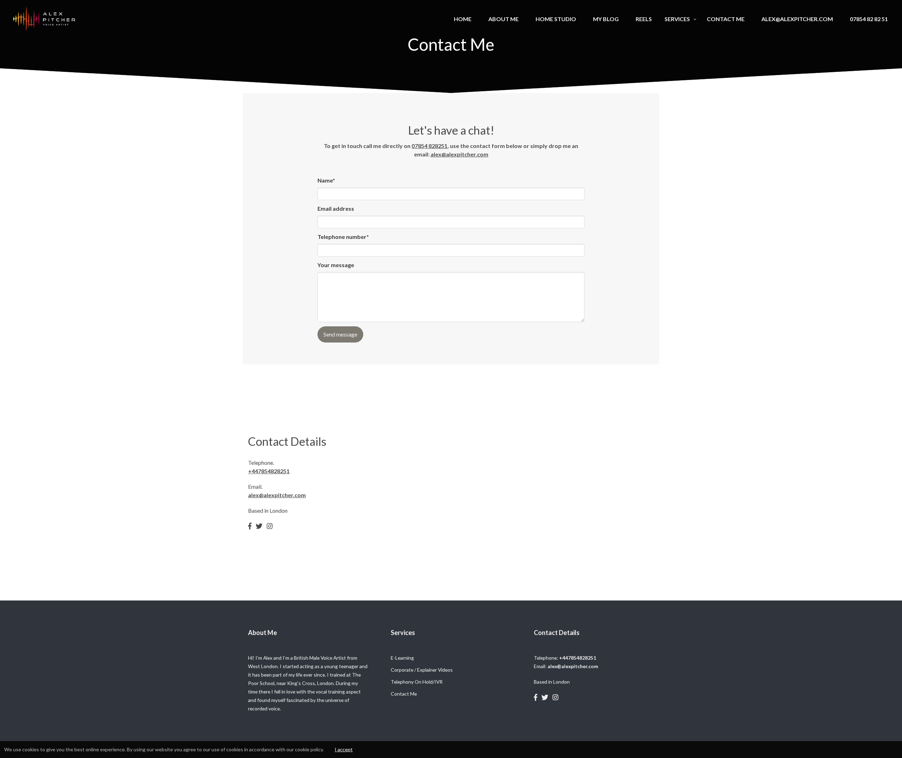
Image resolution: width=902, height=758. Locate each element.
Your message (335, 264)
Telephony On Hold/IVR (417, 682)
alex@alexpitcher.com (797, 19)
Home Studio (556, 19)
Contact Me (726, 19)
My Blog (606, 19)
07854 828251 (429, 145)
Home (462, 19)
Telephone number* (343, 236)
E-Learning (402, 658)
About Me (503, 19)
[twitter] (259, 526)
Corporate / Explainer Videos (422, 670)
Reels (644, 19)
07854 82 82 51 (869, 19)
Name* (326, 180)
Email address (335, 208)
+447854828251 (269, 471)
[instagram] (270, 526)
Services (677, 19)
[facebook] (250, 526)
